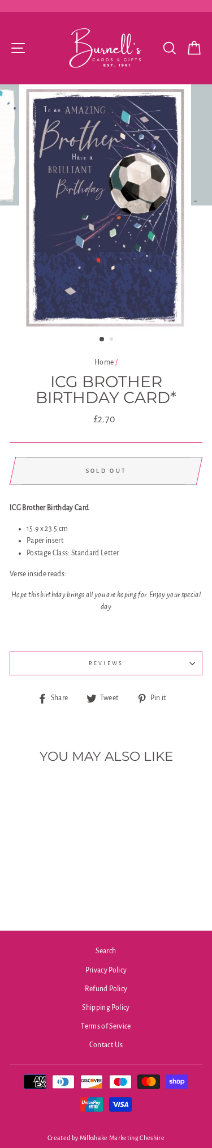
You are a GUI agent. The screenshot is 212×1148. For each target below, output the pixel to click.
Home (104, 362)
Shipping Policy (105, 1008)
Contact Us (106, 1045)
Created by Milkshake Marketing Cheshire (106, 1137)
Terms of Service (106, 1026)
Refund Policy (106, 989)
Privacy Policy (106, 970)
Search (106, 951)
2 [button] (112, 340)
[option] (106, 207)
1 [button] (102, 339)
